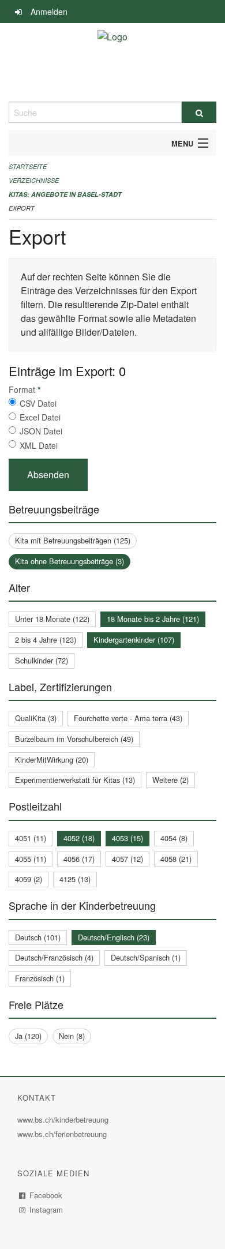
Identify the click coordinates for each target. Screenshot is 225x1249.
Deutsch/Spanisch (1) (146, 957)
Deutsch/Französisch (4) (54, 957)
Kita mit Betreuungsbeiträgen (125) (72, 540)
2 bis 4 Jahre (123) (45, 639)
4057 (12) (127, 858)
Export (22, 208)
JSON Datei (41, 431)
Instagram (46, 1209)
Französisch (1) (40, 978)
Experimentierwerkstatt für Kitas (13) (75, 779)
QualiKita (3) (36, 717)
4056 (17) (79, 858)
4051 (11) (30, 837)
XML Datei (39, 445)
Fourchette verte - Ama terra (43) (128, 717)
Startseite (28, 166)
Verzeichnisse (34, 180)
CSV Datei (38, 403)
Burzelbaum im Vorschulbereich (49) (74, 738)
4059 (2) (28, 878)
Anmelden (49, 11)
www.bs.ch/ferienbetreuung (63, 1133)
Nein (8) (72, 1035)
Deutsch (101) (38, 937)
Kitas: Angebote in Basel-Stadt (65, 194)
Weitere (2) (170, 779)
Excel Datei (40, 417)
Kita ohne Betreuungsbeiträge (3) (69, 561)
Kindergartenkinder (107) (133, 639)
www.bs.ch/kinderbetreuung (64, 1119)
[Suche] (199, 112)
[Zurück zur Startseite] (112, 62)
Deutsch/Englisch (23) (113, 937)
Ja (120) (28, 1035)
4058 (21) (176, 858)
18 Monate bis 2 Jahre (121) (153, 618)
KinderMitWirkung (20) (51, 759)
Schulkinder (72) (41, 660)
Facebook (46, 1195)
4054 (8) (173, 837)
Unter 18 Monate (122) (52, 618)
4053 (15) (127, 837)
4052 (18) (79, 837)
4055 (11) (30, 858)
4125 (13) (75, 878)
